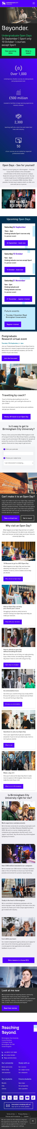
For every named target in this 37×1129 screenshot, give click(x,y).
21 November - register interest (18, 299)
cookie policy (5, 1126)
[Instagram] (16, 1098)
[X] (10, 1098)
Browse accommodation (12, 704)
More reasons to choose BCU (18, 960)
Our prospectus (23, 1086)
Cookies (26, 1116)
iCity (3, 1086)
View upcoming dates (10, 52)
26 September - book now (16, 243)
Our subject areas (24, 1070)
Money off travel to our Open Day (16, 417)
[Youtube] (27, 1098)
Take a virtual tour (10, 518)
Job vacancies (6, 1072)
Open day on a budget (12, 665)
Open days (22, 1083)
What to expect (28, 52)
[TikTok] (33, 1098)
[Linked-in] (21, 1098)
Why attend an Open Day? (13, 579)
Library (4, 1088)
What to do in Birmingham (13, 786)
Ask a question (23, 1088)
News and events (7, 1067)
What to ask (8, 745)
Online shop (5, 1070)
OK (33, 1121)
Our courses (22, 1067)
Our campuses (23, 1072)
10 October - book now (15, 270)
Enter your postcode (12, 449)
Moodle (4, 1083)
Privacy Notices (23, 1114)
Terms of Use (11, 1114)
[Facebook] (4, 1098)
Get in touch (27, 518)
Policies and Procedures (13, 1116)
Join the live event (10, 358)
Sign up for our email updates (21, 1105)
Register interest (13, 324)
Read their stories (10, 1008)
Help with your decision (12, 622)
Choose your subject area (13, 458)
